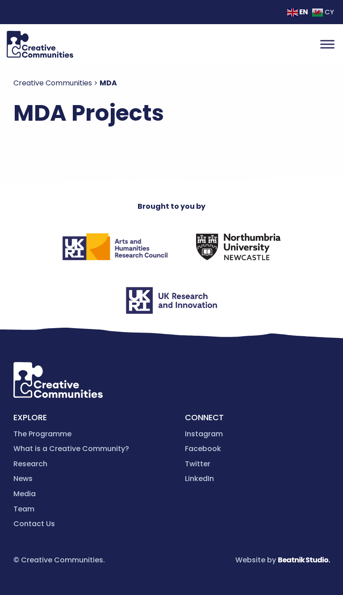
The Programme (42, 434)
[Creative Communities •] (40, 44)
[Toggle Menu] (327, 44)
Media (24, 494)
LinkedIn (199, 478)
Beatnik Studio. (304, 560)
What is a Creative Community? (71, 448)
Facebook (203, 448)
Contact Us (34, 524)
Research (30, 464)
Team (23, 509)
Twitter (197, 464)
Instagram (204, 434)
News (23, 478)
